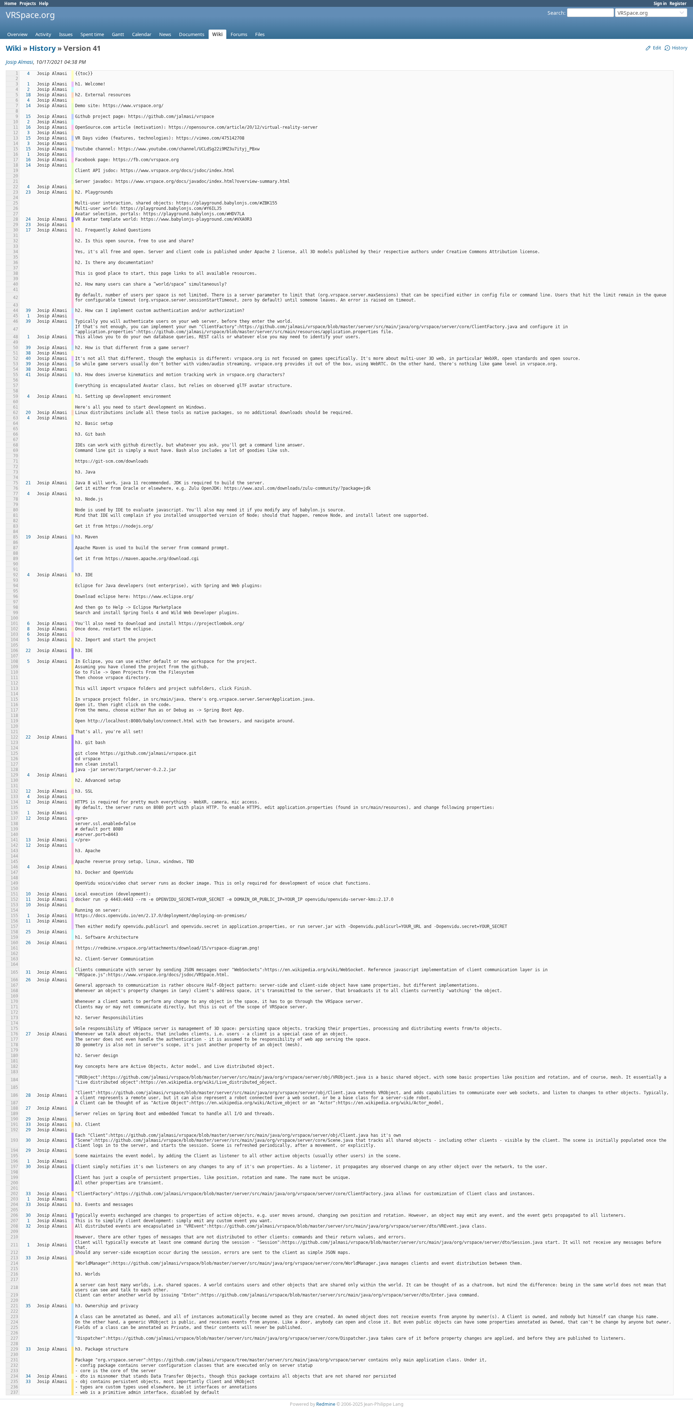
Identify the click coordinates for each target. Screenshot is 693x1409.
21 (28, 482)
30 (28, 1140)
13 (28, 839)
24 (28, 219)
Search (556, 12)
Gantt (118, 34)
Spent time (92, 34)
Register (678, 3)
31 (28, 972)
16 (28, 127)
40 (28, 358)
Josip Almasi (19, 61)
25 (28, 931)
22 (28, 650)
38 (28, 353)
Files (260, 34)
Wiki (217, 34)
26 (28, 942)
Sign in (660, 3)
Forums (239, 34)
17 (28, 230)
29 (28, 1119)
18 (28, 94)
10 (28, 894)
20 (28, 412)
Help (43, 3)
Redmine (325, 1404)
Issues (66, 34)
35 (28, 1305)
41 (28, 374)
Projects (27, 3)
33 (28, 1124)
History (42, 48)
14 (28, 105)
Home (10, 3)
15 (28, 116)
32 (28, 1226)
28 (28, 1095)
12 (28, 791)
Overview (17, 34)
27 (28, 1033)
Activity (43, 34)
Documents (191, 34)
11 (28, 899)
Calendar (141, 34)
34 (28, 1376)
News (165, 34)
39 (28, 310)
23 (28, 192)
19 (28, 537)
